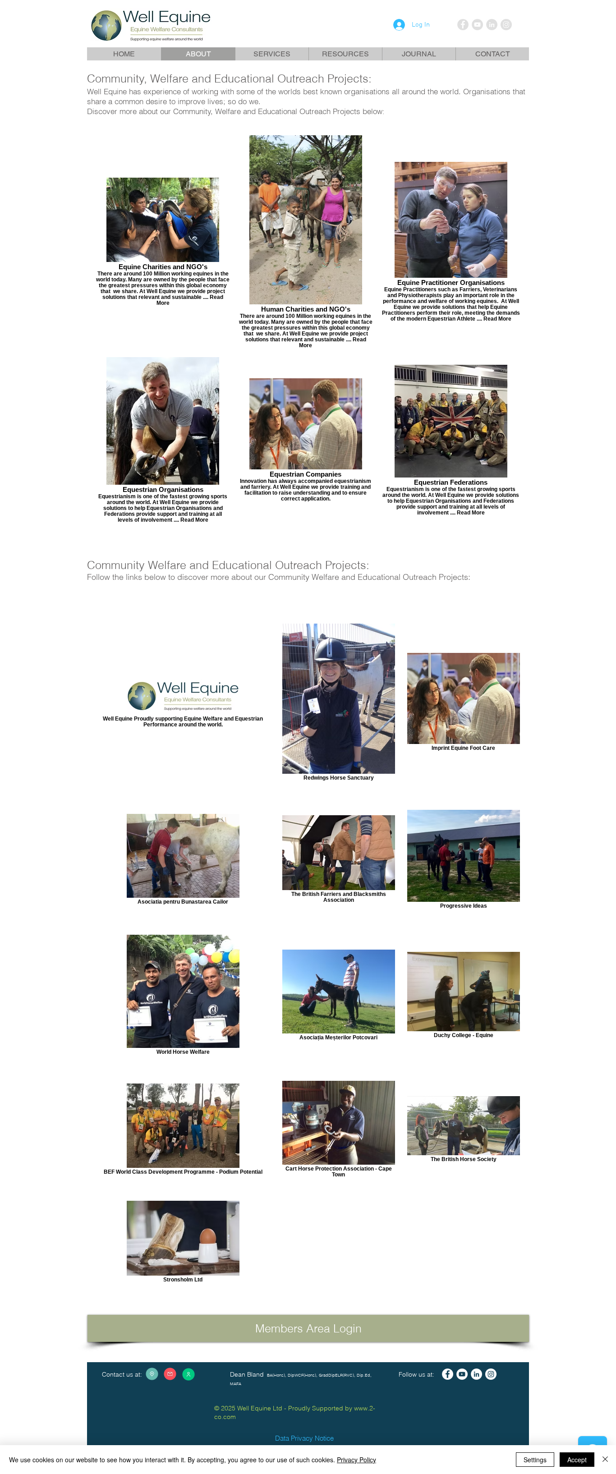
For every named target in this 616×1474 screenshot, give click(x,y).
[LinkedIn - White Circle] (476, 1374)
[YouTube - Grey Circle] (477, 24)
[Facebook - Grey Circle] (463, 24)
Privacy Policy (356, 1459)
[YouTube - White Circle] (462, 1374)
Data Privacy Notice (304, 1438)
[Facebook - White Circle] (447, 1374)
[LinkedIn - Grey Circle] (491, 24)
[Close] (605, 1459)
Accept (577, 1459)
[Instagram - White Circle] (490, 1374)
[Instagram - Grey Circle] (506, 24)
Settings (535, 1459)
